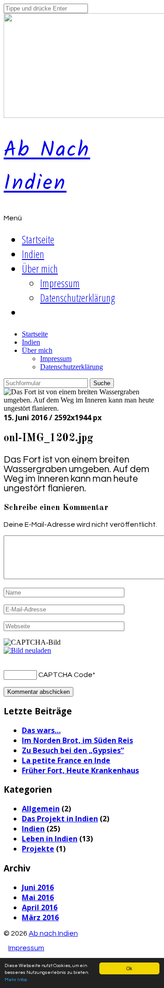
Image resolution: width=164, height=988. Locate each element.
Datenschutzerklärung (77, 297)
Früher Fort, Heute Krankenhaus (80, 770)
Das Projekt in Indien (60, 819)
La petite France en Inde (66, 760)
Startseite (38, 239)
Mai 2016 (38, 897)
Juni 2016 (38, 887)
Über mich (40, 268)
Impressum (60, 283)
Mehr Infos (16, 980)
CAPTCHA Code (65, 674)
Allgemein (41, 809)
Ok (129, 968)
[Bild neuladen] (27, 650)
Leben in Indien (49, 839)
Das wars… (41, 730)
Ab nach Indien (47, 167)
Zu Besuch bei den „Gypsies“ (73, 750)
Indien (33, 254)
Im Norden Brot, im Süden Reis (77, 740)
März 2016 (40, 917)
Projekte (38, 849)
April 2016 (39, 907)
